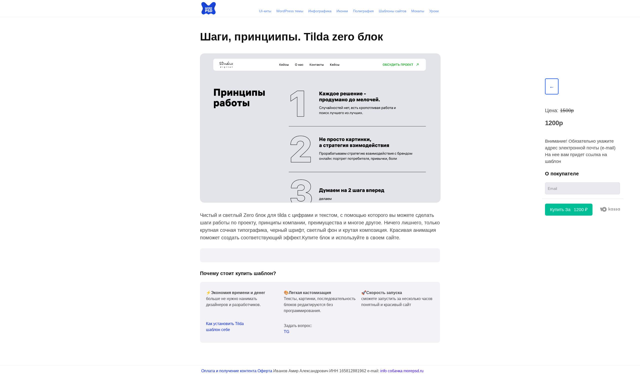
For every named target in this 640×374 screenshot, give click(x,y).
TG (286, 332)
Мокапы (417, 11)
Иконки (342, 11)
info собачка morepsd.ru (402, 371)
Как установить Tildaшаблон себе (225, 327)
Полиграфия (363, 11)
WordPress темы (289, 11)
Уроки (434, 11)
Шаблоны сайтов (392, 11)
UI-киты (265, 11)
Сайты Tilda (431, 206)
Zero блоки (412, 206)
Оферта (265, 371)
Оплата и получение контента (228, 371)
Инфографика (320, 11)
